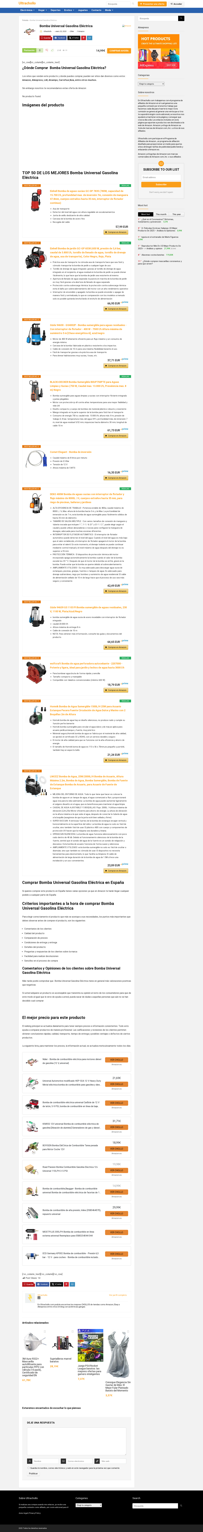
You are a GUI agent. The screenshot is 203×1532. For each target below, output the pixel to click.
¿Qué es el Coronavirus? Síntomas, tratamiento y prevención (156, 220)
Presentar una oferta (153, 4)
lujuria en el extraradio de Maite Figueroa (160, 237)
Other (72, 31)
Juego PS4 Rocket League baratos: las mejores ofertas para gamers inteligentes (89, 1370)
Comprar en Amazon (117, 232)
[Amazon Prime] (124, 303)
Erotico (68, 10)
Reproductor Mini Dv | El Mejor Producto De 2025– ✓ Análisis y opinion (159, 247)
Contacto (96, 10)
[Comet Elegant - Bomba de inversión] (36, 459)
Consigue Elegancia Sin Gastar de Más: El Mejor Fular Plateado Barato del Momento (118, 1386)
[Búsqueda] (133, 4)
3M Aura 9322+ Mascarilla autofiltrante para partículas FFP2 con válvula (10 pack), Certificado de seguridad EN (33, 1367)
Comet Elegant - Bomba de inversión (70, 452)
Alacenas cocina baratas (153, 255)
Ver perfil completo (118, 1295)
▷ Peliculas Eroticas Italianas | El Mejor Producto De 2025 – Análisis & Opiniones (157, 229)
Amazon (81, 31)
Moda (108, 10)
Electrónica (26, 10)
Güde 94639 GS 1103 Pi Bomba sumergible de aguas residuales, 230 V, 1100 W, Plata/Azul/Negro (88, 609)
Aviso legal (23, 1513)
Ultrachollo (47, 31)
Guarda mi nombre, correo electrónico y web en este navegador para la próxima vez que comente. (75, 1468)
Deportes (55, 10)
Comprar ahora (119, 50)
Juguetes (83, 10)
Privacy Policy (34, 1513)
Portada (25, 20)
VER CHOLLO (116, 1060)
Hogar (41, 10)
